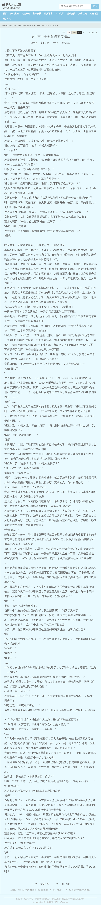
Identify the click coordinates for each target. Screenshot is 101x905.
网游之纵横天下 (29, 25)
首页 (5, 13)
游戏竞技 (71, 13)
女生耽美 (82, 13)
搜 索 (95, 6)
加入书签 (66, 43)
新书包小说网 (7, 25)
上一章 (34, 43)
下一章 (55, 43)
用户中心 (7, 19)
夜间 (79, 32)
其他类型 (94, 13)
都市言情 (37, 13)
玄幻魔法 (14, 13)
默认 (69, 32)
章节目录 (45, 43)
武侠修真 (26, 13)
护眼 (74, 32)
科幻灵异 (59, 13)
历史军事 (48, 13)
